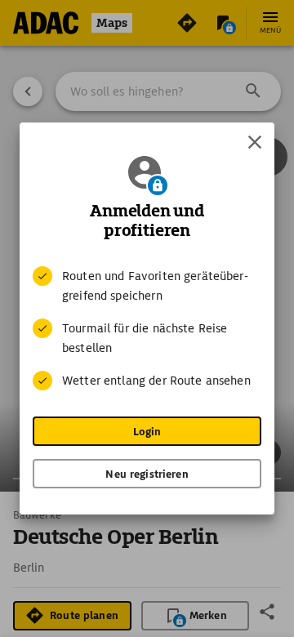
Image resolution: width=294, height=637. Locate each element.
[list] (147, 328)
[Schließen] (254, 142)
